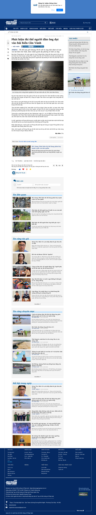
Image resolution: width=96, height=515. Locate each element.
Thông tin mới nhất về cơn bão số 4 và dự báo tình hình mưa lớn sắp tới (47, 352)
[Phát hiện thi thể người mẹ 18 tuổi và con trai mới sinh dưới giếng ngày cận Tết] (22, 214)
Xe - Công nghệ (44, 456)
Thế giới (51, 29)
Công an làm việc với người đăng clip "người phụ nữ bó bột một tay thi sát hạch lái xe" (47, 267)
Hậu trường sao (11, 471)
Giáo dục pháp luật (77, 29)
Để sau (53, 10)
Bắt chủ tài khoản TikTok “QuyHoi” (42, 254)
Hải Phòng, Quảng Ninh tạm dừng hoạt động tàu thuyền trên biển (46, 364)
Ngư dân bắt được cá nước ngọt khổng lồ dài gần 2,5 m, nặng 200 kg (46, 279)
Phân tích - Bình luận (79, 454)
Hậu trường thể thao (45, 469)
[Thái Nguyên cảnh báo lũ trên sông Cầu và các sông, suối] (79, 80)
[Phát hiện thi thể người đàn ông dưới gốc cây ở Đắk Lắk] (22, 227)
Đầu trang (80, 510)
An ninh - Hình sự (28, 452)
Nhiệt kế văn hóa (11, 473)
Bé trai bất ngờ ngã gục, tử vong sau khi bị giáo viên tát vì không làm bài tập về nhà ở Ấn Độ (46, 424)
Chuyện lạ (60, 458)
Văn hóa (59, 29)
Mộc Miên (16, 46)
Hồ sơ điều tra (28, 458)
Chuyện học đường (62, 467)
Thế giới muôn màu (79, 458)
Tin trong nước (11, 452)
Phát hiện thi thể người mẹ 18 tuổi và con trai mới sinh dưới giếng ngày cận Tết (47, 211)
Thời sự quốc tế (78, 452)
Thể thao (9, 475)
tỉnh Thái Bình (18, 161)
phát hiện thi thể (28, 161)
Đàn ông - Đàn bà (62, 460)
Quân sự (77, 456)
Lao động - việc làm (12, 458)
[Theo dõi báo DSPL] (32, 46)
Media (65, 29)
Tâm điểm (10, 454)
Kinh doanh (33, 29)
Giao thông (10, 456)
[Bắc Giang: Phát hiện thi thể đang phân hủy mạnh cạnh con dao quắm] (22, 151)
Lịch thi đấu (43, 467)
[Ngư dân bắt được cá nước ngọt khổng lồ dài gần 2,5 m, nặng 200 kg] (22, 283)
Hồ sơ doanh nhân (45, 458)
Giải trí (9, 469)
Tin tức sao (10, 467)
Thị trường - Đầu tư (45, 452)
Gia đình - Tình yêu (62, 454)
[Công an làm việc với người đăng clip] (22, 271)
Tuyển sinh (60, 469)
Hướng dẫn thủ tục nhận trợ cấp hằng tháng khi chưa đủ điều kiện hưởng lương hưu (78, 62)
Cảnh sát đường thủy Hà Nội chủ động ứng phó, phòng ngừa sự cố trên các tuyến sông (46, 315)
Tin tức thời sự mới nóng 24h (28, 141)
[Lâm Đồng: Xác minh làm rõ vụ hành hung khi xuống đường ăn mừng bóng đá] (22, 296)
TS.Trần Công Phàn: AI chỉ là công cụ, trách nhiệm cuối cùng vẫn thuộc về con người (79, 50)
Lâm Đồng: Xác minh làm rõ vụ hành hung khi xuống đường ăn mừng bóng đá (45, 292)
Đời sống (43, 29)
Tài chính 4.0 (44, 454)
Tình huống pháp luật (29, 454)
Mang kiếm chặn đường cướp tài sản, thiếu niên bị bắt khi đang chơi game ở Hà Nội (47, 411)
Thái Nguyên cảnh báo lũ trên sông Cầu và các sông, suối (46, 340)
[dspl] (6, 28)
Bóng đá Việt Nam (45, 471)
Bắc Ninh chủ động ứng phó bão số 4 (43, 327)
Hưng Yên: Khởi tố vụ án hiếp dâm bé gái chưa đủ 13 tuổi (47, 242)
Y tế (8, 460)
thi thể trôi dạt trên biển (39, 161)
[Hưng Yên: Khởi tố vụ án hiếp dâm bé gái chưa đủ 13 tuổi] (22, 246)
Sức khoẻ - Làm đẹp (62, 452)
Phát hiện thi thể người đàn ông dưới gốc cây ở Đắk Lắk (46, 223)
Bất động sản (44, 460)
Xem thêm (37, 304)
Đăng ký (60, 10)
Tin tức (16, 29)
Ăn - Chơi (60, 456)
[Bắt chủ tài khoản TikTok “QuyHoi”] (22, 258)
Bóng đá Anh (44, 473)
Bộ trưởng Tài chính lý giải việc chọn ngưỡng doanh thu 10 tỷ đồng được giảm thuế (45, 436)
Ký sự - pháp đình (28, 456)
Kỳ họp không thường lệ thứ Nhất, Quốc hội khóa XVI (82, 32)
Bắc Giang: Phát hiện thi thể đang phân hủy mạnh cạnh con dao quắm (46, 147)
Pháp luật (24, 29)
